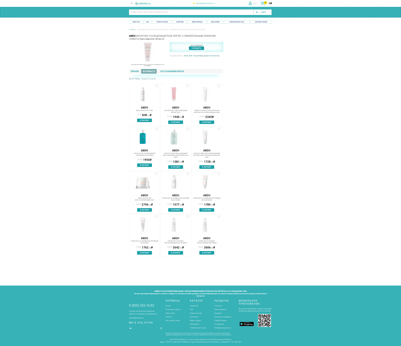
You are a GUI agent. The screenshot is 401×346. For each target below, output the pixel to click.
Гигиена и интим (196, 313)
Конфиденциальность (222, 328)
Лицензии (217, 313)
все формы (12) (149, 71)
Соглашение (219, 324)
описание (135, 71)
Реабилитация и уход (236, 22)
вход (255, 3)
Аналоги (169, 317)
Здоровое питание (261, 22)
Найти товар (170, 313)
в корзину (144, 120)
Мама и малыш (197, 22)
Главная (132, 30)
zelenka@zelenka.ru (136, 318)
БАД (147, 22)
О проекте (218, 306)
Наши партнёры (220, 309)
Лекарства (136, 22)
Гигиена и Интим (162, 22)
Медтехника (215, 22)
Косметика (180, 22)
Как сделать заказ (173, 320)
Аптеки (168, 306)
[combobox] (190, 12)
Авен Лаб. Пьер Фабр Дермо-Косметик (201, 56)
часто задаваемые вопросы (172, 71)
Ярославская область (204, 3)
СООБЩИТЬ (196, 48)
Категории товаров (173, 309)
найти (263, 12)
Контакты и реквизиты (222, 317)
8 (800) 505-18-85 (141, 305)
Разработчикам (220, 320)
